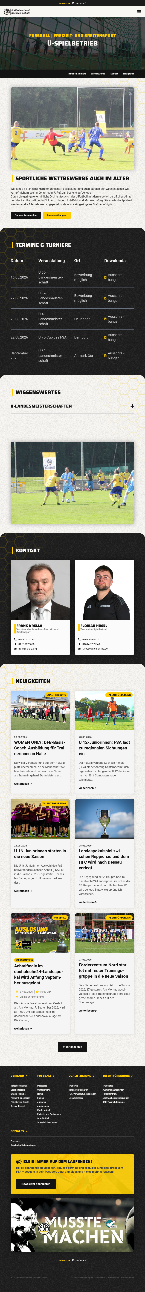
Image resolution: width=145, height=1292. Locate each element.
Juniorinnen (43, 1106)
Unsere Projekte (18, 1094)
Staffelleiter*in (44, 1090)
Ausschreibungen (56, 215)
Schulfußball (43, 1118)
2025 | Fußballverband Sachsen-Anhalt (29, 1277)
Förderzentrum (110, 1094)
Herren (40, 1094)
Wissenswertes (98, 74)
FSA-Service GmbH (19, 1102)
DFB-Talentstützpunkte (113, 1102)
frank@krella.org (27, 648)
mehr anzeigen (72, 1046)
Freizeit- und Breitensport (85, 35)
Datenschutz (100, 1277)
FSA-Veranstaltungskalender (82, 1094)
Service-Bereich (18, 1106)
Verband (17, 1076)
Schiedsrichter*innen (47, 1122)
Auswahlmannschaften (113, 1090)
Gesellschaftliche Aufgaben (23, 1145)
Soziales (17, 1131)
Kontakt (114, 74)
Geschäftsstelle (18, 1090)
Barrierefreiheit (127, 1277)
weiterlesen (21, 783)
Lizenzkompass (76, 1098)
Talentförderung (116, 1076)
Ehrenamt (15, 1141)
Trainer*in (73, 1086)
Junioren (41, 1102)
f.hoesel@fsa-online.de (95, 648)
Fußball (39, 35)
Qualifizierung (80, 1076)
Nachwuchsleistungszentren (116, 1098)
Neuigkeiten (128, 74)
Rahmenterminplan (26, 215)
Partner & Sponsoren (20, 1098)
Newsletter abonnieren (35, 1184)
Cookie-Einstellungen (82, 1277)
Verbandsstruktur (19, 1086)
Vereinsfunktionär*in (78, 1090)
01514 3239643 (91, 644)
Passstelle (42, 1086)
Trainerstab (108, 1086)
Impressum (113, 1277)
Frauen (40, 1098)
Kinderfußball (43, 1110)
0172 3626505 (26, 644)
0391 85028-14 (90, 639)
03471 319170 (26, 639)
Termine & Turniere (77, 74)
